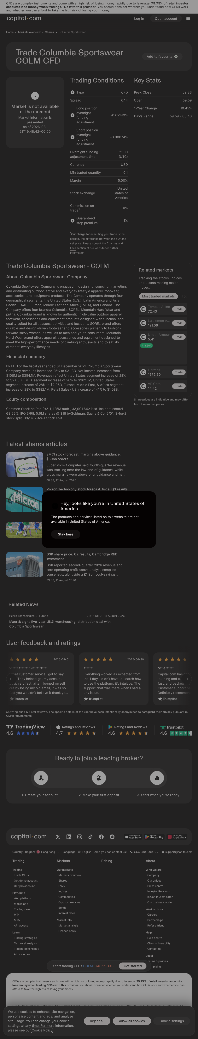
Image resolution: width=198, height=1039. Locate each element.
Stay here (65, 534)
